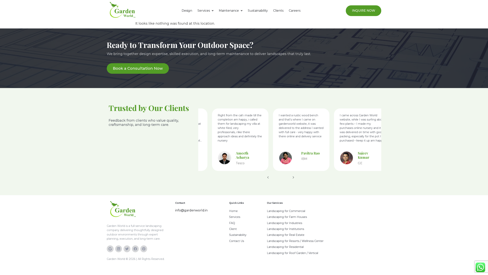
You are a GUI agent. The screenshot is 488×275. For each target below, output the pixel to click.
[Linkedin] (118, 248)
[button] (205, 11)
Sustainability (258, 10)
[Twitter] (127, 248)
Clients (278, 10)
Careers (294, 10)
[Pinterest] (143, 248)
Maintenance (229, 10)
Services (203, 10)
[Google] (110, 248)
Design (187, 10)
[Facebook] (135, 248)
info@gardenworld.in (191, 210)
